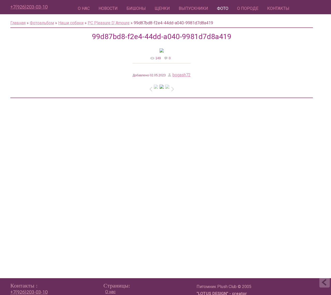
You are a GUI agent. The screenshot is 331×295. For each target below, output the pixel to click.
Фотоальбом (42, 22)
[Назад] (324, 283)
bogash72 (181, 74)
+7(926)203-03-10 (29, 7)
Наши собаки (71, 22)
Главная (18, 22)
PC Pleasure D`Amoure (109, 22)
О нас (110, 291)
